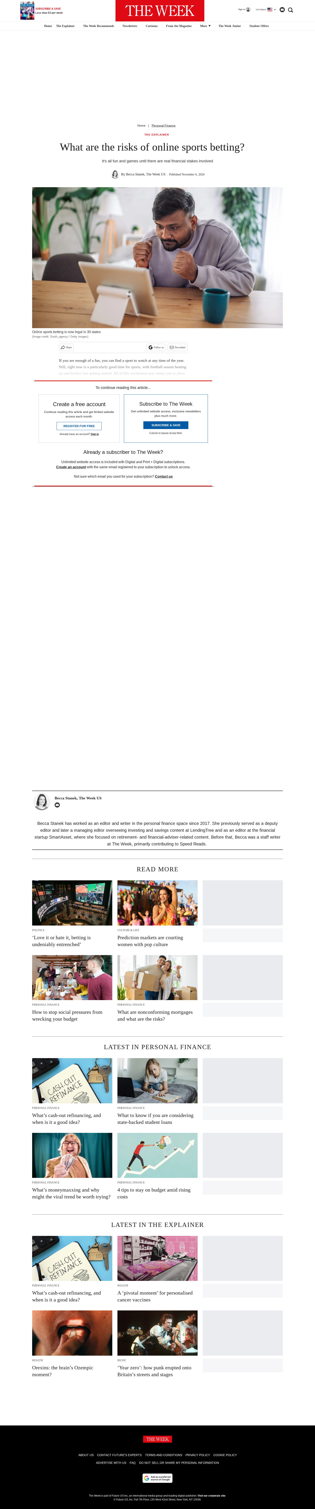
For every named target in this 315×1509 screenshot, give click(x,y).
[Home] (47, 26)
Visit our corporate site (211, 1495)
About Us (86, 1455)
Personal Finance (164, 125)
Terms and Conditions (163, 1455)
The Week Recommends (98, 26)
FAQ (133, 1462)
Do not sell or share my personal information (179, 1462)
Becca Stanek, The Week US (145, 174)
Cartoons (152, 26)
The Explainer (65, 26)
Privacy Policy (198, 1455)
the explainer (156, 134)
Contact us (164, 476)
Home (141, 125)
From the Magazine (179, 26)
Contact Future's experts (119, 1455)
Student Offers (259, 26)
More (204, 26)
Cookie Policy (225, 1455)
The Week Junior (230, 26)
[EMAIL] (58, 805)
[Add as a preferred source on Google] (157, 1478)
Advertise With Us (111, 1462)
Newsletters (130, 26)
